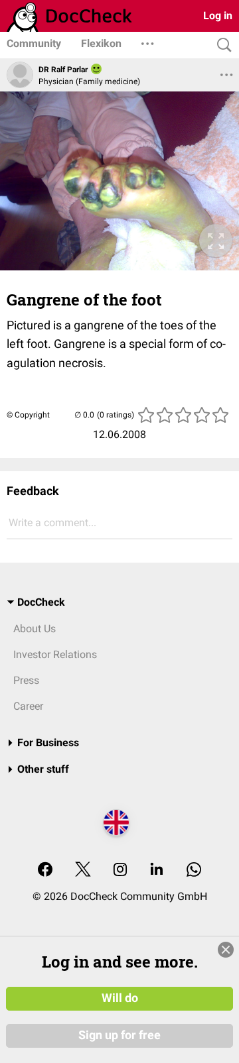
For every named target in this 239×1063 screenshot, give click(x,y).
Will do (120, 998)
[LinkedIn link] (156, 870)
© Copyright (28, 415)
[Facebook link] (45, 870)
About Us (34, 628)
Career (28, 706)
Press (26, 680)
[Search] (221, 45)
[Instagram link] (120, 870)
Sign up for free (119, 1035)
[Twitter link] (83, 870)
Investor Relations (55, 654)
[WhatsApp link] (194, 870)
